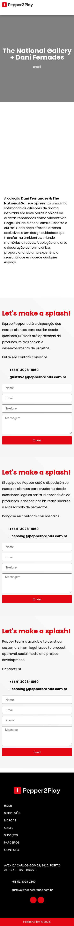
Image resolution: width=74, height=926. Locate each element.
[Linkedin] (41, 900)
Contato (11, 850)
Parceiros (12, 842)
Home (8, 806)
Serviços (11, 835)
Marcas (10, 820)
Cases (8, 828)
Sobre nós (12, 813)
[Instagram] (33, 900)
